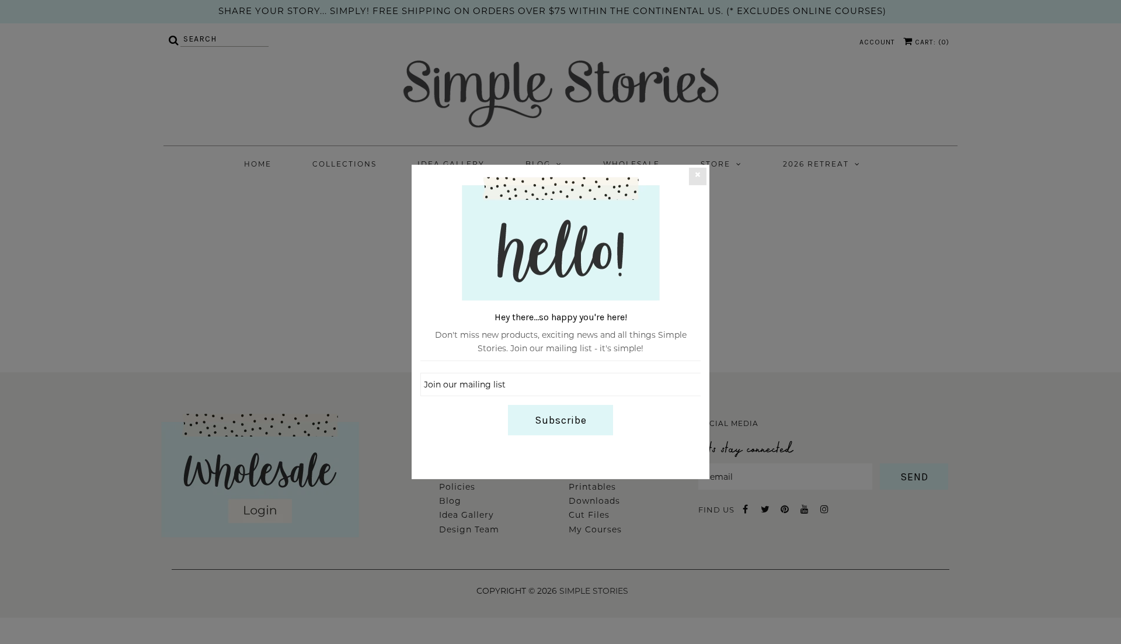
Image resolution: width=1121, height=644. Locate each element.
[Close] (697, 176)
